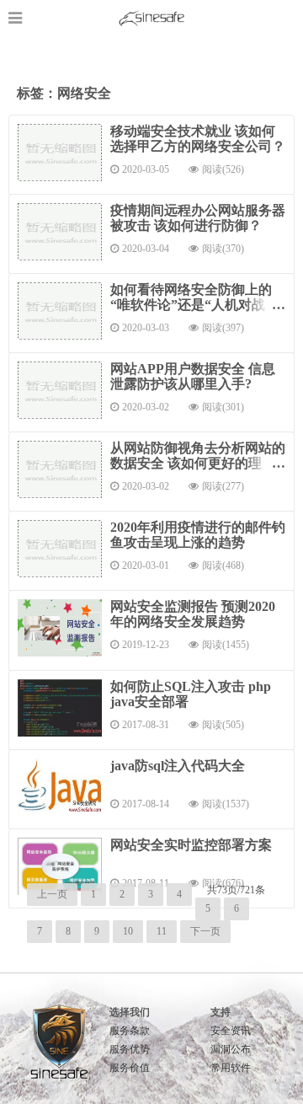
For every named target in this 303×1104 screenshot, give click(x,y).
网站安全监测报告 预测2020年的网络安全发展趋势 (192, 614)
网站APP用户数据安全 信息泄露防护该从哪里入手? (192, 376)
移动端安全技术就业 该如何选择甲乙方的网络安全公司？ (197, 138)
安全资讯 (230, 1031)
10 (128, 931)
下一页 (205, 931)
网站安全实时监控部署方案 (191, 845)
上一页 (52, 894)
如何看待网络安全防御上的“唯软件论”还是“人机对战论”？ (191, 304)
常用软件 (230, 1068)
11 (162, 931)
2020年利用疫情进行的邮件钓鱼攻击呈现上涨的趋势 (197, 534)
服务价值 (129, 1068)
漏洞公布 (230, 1049)
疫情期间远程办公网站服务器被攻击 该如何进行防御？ (197, 218)
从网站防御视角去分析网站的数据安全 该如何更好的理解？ (197, 463)
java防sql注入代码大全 (177, 765)
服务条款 (129, 1031)
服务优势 (129, 1049)
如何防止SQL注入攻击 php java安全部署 (190, 694)
